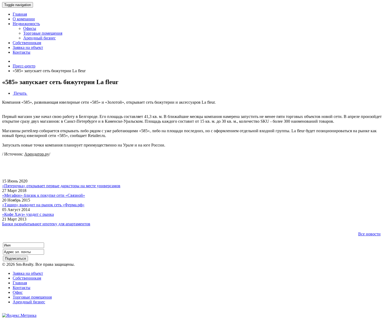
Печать (20, 93)
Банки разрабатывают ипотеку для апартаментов (46, 224)
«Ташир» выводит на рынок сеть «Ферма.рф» (43, 205)
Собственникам (27, 278)
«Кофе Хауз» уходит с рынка (28, 214)
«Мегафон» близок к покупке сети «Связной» (43, 195)
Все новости (369, 234)
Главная (20, 283)
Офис (18, 292)
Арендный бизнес (29, 302)
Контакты (21, 287)
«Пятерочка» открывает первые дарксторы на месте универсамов (61, 186)
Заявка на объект (28, 273)
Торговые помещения (32, 297)
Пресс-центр (24, 66)
